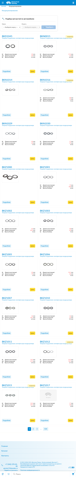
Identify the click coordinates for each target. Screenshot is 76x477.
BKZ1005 (7, 254)
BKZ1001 (45, 167)
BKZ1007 (7, 298)
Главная (4, 446)
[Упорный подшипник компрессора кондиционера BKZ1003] (48, 220)
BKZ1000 (7, 167)
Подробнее (6, 71)
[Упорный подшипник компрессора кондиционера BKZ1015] (10, 395)
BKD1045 (7, 36)
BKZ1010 (45, 298)
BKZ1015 (7, 385)
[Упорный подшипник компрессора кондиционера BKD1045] (10, 46)
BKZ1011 (7, 342)
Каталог (4, 451)
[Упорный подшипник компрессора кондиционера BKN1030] (48, 133)
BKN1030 (45, 123)
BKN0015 (45, 36)
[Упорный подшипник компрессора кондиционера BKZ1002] (10, 220)
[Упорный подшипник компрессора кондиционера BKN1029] (10, 133)
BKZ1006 (45, 254)
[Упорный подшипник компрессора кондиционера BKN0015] (48, 46)
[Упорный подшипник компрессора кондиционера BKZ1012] (48, 351)
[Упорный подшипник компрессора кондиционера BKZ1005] (10, 264)
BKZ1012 (45, 342)
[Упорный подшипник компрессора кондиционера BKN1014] (10, 89)
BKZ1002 (7, 211)
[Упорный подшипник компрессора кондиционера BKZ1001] (48, 177)
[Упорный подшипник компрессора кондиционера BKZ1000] (10, 177)
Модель (24, 24)
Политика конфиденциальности (30, 470)
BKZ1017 (45, 385)
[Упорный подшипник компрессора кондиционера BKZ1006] (48, 264)
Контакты (5, 456)
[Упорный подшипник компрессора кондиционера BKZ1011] (10, 351)
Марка (4, 24)
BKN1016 (45, 80)
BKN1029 (7, 123)
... (40, 429)
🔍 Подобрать (48, 27)
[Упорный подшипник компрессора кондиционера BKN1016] (48, 89)
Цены (32, 71)
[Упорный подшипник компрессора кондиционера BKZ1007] (10, 308)
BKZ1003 (45, 211)
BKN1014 (7, 80)
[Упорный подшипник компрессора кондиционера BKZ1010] (48, 308)
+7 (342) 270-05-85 (11, 465)
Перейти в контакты (11, 470)
